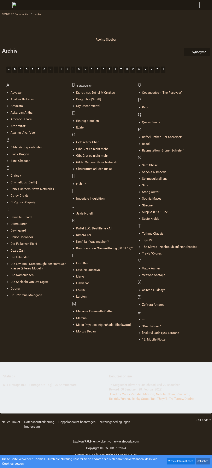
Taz (153, 399)
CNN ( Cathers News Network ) (32, 189)
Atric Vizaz (18, 126)
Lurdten (81, 296)
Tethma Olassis (153, 233)
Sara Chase (150, 165)
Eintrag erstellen (87, 121)
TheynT (162, 399)
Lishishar (82, 283)
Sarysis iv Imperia (154, 172)
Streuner (148, 205)
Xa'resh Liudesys (153, 290)
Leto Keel (82, 263)
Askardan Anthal (22, 112)
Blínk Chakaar (20, 161)
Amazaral (17, 106)
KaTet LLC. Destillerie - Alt (94, 228)
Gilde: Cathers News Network (96, 162)
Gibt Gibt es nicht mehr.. (92, 156)
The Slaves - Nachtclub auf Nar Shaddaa (169, 247)
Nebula (161, 394)
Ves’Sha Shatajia (153, 275)
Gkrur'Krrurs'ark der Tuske (94, 169)
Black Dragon (20, 154)
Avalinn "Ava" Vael (23, 133)
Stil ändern (203, 420)
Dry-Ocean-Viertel (88, 106)
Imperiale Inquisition (90, 198)
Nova (171, 394)
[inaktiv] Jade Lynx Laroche (160, 333)
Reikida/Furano (119, 399)
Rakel (146, 144)
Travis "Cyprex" (152, 253)
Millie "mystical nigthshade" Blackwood (103, 325)
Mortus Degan (86, 331)
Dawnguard (18, 230)
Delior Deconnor (22, 237)
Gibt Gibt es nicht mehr (92, 149)
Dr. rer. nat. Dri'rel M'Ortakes (95, 93)
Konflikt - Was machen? (92, 242)
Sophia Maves (151, 198)
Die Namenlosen (22, 275)
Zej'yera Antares (153, 305)
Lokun (80, 290)
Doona (15, 288)
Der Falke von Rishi (24, 244)
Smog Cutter (150, 192)
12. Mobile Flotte (153, 339)
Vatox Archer (151, 268)
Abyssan (16, 93)
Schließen (203, 461)
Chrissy (16, 175)
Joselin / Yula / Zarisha (125, 394)
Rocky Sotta (140, 399)
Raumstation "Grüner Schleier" (163, 150)
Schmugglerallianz (154, 179)
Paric (145, 107)
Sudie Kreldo (150, 219)
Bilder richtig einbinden (26, 147)
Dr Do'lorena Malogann (26, 295)
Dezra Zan (17, 250)
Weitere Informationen (180, 461)
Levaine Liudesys (88, 270)
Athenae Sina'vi (21, 119)
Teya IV (147, 240)
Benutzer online (120, 376)
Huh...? (81, 184)
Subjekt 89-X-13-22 (154, 212)
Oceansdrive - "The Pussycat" (162, 93)
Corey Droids (20, 196)
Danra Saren (19, 224)
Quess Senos (151, 122)
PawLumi (183, 394)
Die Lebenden (20, 257)
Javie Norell (84, 213)
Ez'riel (80, 127)
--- (143, 319)
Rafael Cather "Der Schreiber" (162, 137)
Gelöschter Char (87, 142)
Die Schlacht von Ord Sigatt (29, 282)
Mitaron (148, 394)
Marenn (81, 318)
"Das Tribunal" (151, 326)
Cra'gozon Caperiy (23, 202)
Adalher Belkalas (22, 99)
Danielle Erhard (21, 217)
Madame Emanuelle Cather (94, 311)
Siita (145, 185)
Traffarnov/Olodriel (182, 399)
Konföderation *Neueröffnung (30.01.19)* (104, 248)
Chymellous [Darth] (24, 182)
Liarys (80, 276)
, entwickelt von (106, 441)
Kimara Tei (83, 235)
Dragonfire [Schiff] (88, 99)
